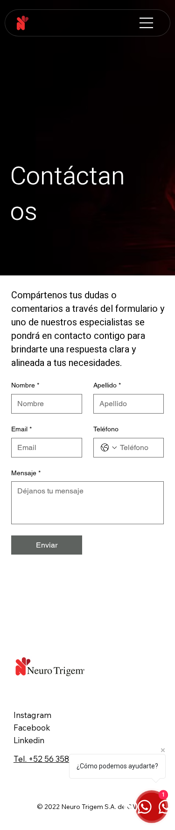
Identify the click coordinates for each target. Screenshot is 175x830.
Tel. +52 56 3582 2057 (54, 759)
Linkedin (29, 740)
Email (21, 429)
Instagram (32, 715)
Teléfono (106, 429)
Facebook (32, 727)
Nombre (25, 385)
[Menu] (147, 23)
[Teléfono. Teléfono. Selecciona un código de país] (108, 447)
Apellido (107, 385)
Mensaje (26, 473)
